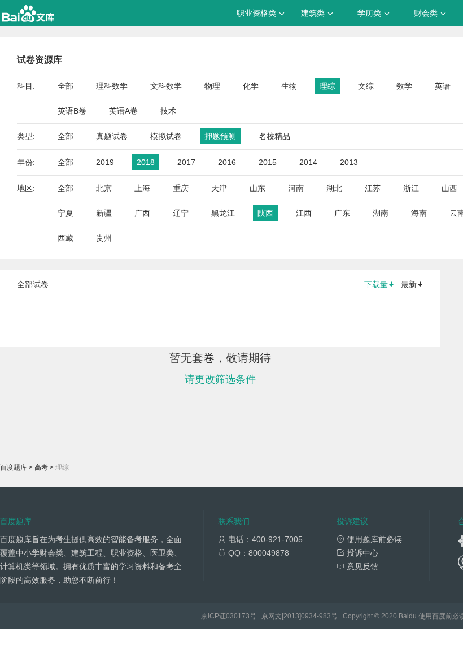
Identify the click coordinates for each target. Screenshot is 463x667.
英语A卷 (123, 110)
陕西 (265, 213)
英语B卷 (72, 110)
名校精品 (274, 136)
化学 (251, 85)
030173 (238, 616)
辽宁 (181, 213)
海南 (419, 213)
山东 (257, 188)
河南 (296, 188)
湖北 (334, 188)
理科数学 (112, 85)
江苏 (373, 188)
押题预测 (220, 136)
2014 (308, 162)
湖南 (380, 213)
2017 (186, 162)
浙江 (411, 188)
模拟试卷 (166, 136)
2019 (105, 162)
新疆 (104, 213)
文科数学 (166, 85)
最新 (409, 284)
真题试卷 (112, 136)
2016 (227, 162)
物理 (212, 85)
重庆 (181, 188)
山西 (449, 188)
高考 (41, 467)
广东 (342, 213)
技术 (168, 110)
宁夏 (65, 213)
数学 (404, 85)
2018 (146, 162)
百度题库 (13, 467)
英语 (443, 85)
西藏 (65, 237)
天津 (219, 188)
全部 (65, 85)
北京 (104, 188)
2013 (349, 162)
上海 (142, 188)
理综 (327, 85)
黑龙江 (223, 213)
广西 (142, 213)
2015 (268, 162)
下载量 (376, 284)
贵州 (104, 237)
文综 (366, 85)
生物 (289, 85)
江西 (304, 213)
